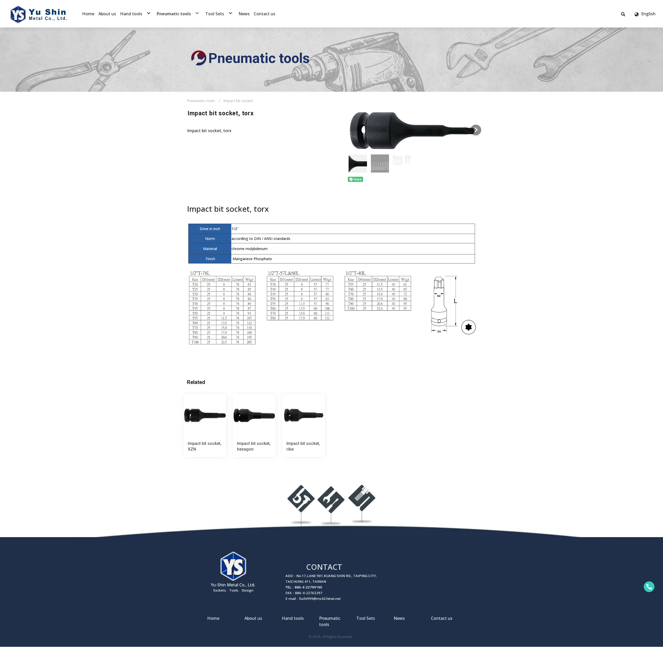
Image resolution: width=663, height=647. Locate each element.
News (399, 618)
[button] (623, 14)
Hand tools (293, 618)
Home (213, 618)
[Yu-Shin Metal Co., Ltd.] (39, 13)
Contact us (441, 618)
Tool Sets (365, 618)
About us (253, 618)
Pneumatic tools (201, 100)
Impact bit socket (238, 100)
